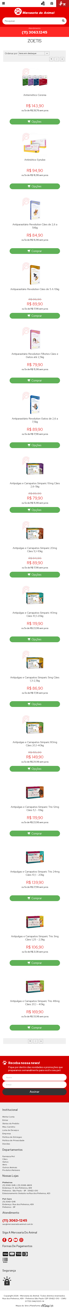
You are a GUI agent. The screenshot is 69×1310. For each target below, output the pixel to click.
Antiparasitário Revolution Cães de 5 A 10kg (34, 289)
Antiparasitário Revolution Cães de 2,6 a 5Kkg (35, 226)
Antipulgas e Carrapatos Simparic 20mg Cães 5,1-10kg (35, 549)
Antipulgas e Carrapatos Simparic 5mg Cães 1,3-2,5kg (34, 679)
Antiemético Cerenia (34, 95)
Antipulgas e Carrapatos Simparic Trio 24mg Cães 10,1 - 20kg (35, 873)
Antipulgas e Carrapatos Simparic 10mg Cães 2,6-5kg (35, 485)
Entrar (5, 1120)
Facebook (4, 1240)
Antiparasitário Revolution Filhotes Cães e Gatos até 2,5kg (35, 355)
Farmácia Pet (8, 1156)
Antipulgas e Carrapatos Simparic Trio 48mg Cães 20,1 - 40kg (35, 1003)
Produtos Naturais (11, 1170)
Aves (4, 1164)
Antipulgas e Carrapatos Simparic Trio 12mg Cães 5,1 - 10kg (35, 808)
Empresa (6, 1133)
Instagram (21, 1240)
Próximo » (62, 59)
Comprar (36, 251)
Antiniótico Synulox (34, 159)
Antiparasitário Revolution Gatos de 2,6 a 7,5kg (35, 420)
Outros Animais (9, 1167)
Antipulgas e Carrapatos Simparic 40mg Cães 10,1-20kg (35, 614)
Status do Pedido (10, 1123)
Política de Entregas (12, 1137)
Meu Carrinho (8, 1127)
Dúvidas (6, 1144)
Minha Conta (8, 1117)
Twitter (10, 1240)
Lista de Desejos (10, 1130)
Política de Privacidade (13, 1140)
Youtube (16, 1240)
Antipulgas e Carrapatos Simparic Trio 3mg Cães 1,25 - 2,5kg (35, 938)
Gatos (5, 1162)
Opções (36, 121)
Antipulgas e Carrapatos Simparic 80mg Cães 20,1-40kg (35, 744)
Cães (4, 1159)
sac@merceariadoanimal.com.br (17, 1224)
